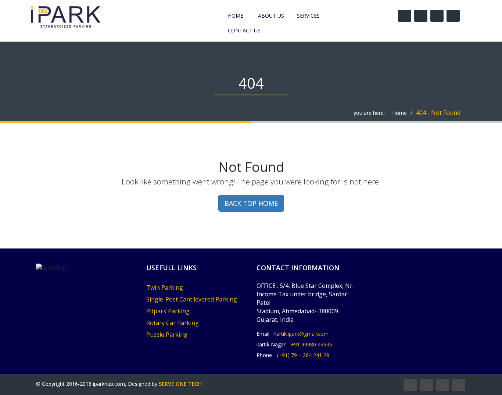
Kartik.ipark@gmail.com (301, 333)
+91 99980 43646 (311, 344)
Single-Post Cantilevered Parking (191, 299)
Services (308, 15)
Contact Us (244, 30)
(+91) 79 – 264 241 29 (303, 355)
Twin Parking (164, 287)
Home (235, 15)
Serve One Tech (180, 383)
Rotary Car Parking (172, 323)
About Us (271, 15)
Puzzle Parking (166, 335)
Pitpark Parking (168, 311)
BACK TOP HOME (251, 203)
